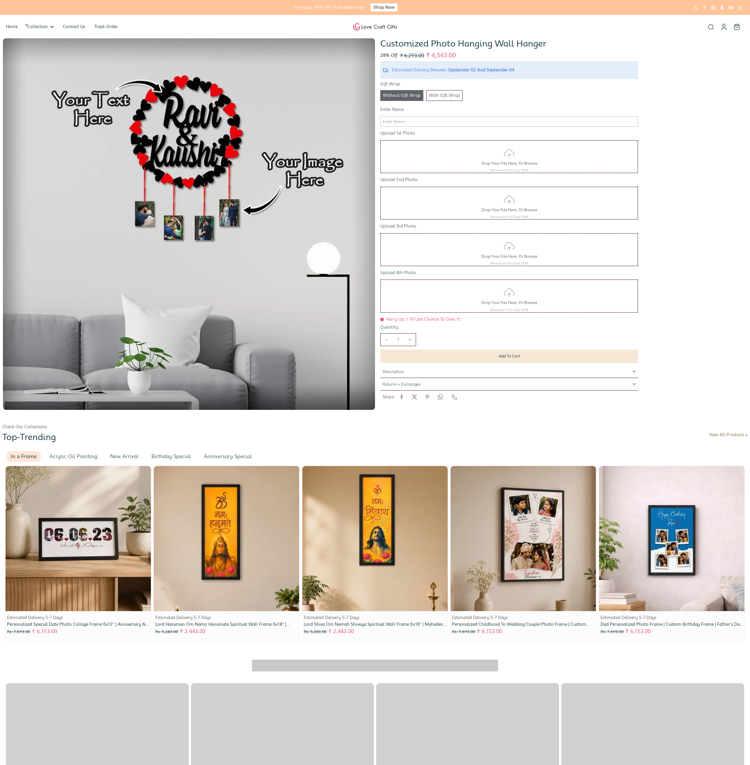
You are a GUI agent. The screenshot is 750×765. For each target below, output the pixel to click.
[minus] (386, 339)
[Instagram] (713, 7)
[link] (746, 435)
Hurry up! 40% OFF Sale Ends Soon (329, 7)
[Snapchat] (722, 7)
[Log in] (723, 26)
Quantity (389, 327)
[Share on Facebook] (401, 397)
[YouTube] (731, 7)
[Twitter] (695, 7)
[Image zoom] (189, 224)
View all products (726, 434)
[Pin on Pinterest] (427, 397)
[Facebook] (704, 7)
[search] (710, 26)
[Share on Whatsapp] (440, 397)
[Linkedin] (739, 7)
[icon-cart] (736, 26)
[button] (509, 356)
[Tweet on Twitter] (414, 397)
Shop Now (384, 7)
